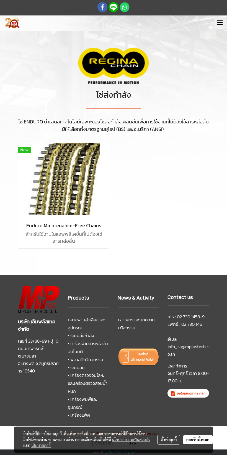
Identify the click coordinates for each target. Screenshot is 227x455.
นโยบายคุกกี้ (41, 445)
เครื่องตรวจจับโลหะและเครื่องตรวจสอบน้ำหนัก (87, 383)
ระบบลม (77, 367)
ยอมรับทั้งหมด (198, 439)
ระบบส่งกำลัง (82, 335)
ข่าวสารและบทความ (137, 319)
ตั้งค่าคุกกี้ (169, 439)
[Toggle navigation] (220, 23)
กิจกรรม (127, 327)
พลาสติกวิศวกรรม (86, 359)
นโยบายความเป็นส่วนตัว (131, 439)
